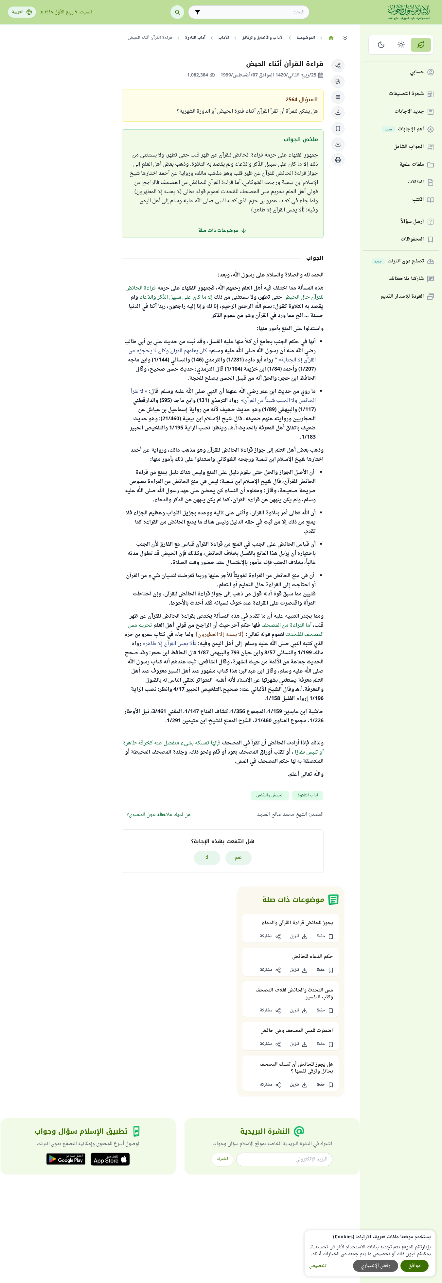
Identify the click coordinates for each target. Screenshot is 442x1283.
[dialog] (370, 1253)
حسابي (417, 72)
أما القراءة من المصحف (286, 625)
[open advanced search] (197, 12)
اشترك (222, 1159)
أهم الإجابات (404, 129)
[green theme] (421, 45)
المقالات (416, 182)
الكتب (418, 200)
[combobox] (253, 12)
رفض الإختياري (375, 1265)
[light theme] (401, 45)
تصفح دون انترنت (399, 261)
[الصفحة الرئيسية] (331, 37)
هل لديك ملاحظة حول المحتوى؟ (158, 814)
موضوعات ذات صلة (218, 230)
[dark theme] (381, 45)
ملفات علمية (411, 164)
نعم (238, 857)
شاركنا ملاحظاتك (406, 279)
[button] (338, 65)
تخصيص (318, 1265)
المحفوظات (412, 239)
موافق (414, 1265)
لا (206, 857)
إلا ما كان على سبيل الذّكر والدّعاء (176, 297)
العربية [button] (18, 12)
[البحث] (177, 12)
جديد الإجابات (409, 112)
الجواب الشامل (409, 147)
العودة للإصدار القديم (402, 296)
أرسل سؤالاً (412, 222)
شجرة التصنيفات (406, 94)
